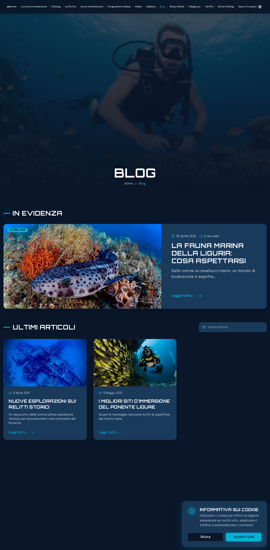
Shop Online (177, 6)
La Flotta (70, 6)
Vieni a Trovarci (247, 6)
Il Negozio (195, 6)
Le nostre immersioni (34, 6)
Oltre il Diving (226, 6)
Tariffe (209, 6)
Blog (162, 6)
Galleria (150, 6)
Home (12, 6)
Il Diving (56, 6)
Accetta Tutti (243, 537)
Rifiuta (206, 537)
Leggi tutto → (183, 296)
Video (138, 6)
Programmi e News (119, 6)
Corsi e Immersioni (91, 6)
